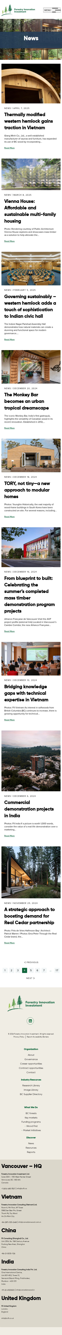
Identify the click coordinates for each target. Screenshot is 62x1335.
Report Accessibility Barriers (38, 1037)
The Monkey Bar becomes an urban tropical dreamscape (26, 401)
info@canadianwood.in (25, 1290)
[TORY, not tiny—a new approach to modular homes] (31, 471)
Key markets (31, 1118)
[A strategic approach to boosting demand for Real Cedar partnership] (31, 897)
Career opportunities (31, 1064)
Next (29, 978)
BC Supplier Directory (31, 1094)
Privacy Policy (20, 1037)
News (7, 108)
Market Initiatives (32, 1130)
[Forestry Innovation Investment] (22, 10)
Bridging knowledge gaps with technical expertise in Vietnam (26, 693)
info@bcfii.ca (22, 1189)
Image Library (31, 1090)
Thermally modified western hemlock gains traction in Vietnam (28, 121)
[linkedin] (30, 1021)
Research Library (31, 1086)
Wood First (32, 1126)
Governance (31, 1059)
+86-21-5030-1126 (8, 1254)
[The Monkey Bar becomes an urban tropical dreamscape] (31, 382)
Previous (32, 962)
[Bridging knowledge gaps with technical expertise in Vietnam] (31, 674)
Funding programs (31, 1122)
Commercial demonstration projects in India (29, 809)
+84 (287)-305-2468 (9, 1222)
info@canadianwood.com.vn (29, 1222)
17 (57, 970)
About (31, 1055)
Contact (31, 1072)
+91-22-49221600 (8, 1290)
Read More (9, 148)
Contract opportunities (31, 1068)
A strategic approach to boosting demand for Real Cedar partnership (29, 916)
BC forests (31, 1113)
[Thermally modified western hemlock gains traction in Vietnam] (31, 102)
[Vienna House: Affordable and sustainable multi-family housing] (31, 188)
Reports (31, 1152)
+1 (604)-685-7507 (8, 1189)
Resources (31, 1148)
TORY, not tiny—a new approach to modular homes (27, 490)
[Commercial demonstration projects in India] (31, 790)
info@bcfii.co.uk (7, 1318)
